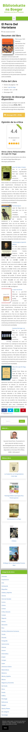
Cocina (3, 602)
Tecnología (5, 715)
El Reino (14, 541)
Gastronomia (5, 644)
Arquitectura (5, 579)
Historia (4, 647)
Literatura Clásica (7, 666)
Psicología (4, 699)
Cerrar (5, 727)
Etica (3, 628)
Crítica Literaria (6, 612)
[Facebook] (4, 410)
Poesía (3, 692)
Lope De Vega (12, 87)
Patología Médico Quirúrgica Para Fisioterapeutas (14, 497)
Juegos (3, 657)
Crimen (4, 608)
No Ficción (4, 686)
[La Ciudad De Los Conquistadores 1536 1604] (14, 467)
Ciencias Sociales (6, 599)
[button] (14, 18)
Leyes (3, 663)
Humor (4, 650)
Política (4, 695)
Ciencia (4, 596)
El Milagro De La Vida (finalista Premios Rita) (14, 564)
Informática (5, 654)
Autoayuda (5, 586)
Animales (4, 576)
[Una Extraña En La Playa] (14, 511)
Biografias (4, 589)
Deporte (4, 618)
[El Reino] (14, 532)
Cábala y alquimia (7, 592)
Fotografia (4, 641)
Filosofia (4, 637)
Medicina (4, 673)
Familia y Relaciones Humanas (10, 631)
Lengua (4, 660)
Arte (3, 583)
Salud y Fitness (6, 708)
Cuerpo (4, 615)
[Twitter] (10, 410)
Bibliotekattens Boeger (14, 7)
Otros (3, 689)
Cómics (4, 605)
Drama (11, 413)
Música (4, 679)
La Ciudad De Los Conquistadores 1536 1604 (14, 475)
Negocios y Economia (8, 683)
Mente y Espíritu (6, 676)
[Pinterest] (23, 410)
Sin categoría (5, 712)
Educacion (4, 624)
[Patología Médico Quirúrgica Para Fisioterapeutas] (14, 488)
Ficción (3, 634)
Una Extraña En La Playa (14, 519)
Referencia (5, 702)
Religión (4, 705)
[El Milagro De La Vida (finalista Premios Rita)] (14, 554)
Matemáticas (5, 670)
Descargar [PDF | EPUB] (14, 115)
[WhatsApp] (16, 410)
